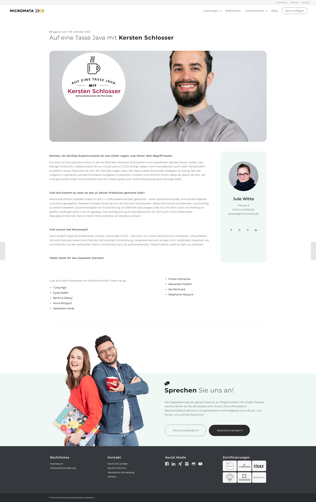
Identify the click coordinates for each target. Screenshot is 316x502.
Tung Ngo (59, 287)
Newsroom (282, 2)
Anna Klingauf (62, 303)
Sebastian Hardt (63, 308)
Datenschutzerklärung (63, 468)
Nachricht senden (118, 463)
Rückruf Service (117, 468)
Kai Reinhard (176, 289)
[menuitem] (282, 2)
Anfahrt (112, 476)
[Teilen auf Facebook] (231, 230)
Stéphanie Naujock (181, 294)
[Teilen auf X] (239, 230)
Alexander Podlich (180, 284)
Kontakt (306, 2)
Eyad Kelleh (61, 292)
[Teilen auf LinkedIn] (256, 230)
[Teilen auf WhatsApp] (248, 230)
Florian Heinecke (179, 279)
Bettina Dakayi (63, 297)
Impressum (56, 463)
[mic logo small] (27, 11)
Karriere (295, 2)
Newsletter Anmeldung (121, 472)
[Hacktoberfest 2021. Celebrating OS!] (313, 251)
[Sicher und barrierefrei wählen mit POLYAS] (2, 251)
